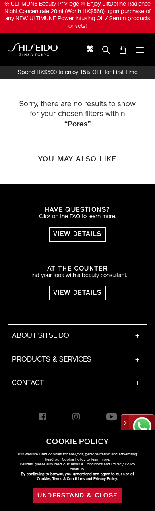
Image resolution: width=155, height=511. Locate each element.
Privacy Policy (123, 464)
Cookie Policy (73, 459)
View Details (77, 234)
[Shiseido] (33, 49)
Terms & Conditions (87, 464)
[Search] (106, 50)
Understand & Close (77, 496)
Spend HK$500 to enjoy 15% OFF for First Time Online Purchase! (78, 72)
